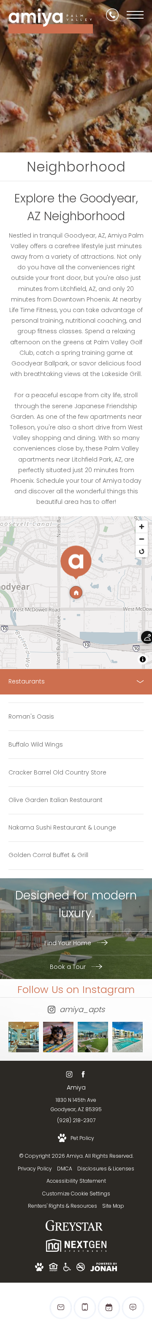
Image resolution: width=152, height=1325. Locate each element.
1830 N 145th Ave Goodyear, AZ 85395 (76, 1104)
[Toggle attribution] (143, 659)
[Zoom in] (142, 526)
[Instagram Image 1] (23, 1037)
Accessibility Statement (76, 1180)
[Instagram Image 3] (93, 1037)
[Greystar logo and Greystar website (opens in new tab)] (74, 1230)
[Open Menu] (135, 15)
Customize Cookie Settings (76, 1193)
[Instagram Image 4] (127, 1037)
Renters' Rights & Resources (62, 1205)
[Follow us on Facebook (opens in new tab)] (83, 1074)
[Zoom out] (142, 539)
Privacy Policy (35, 1168)
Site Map (113, 1205)
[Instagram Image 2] (58, 1037)
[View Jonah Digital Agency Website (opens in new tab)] (103, 1268)
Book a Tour (68, 967)
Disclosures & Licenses (105, 1168)
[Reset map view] (142, 551)
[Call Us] (112, 14)
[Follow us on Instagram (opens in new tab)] (69, 1074)
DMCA (64, 1168)
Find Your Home (68, 943)
